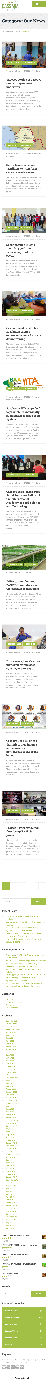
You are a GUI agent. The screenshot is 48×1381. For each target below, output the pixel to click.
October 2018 (11, 1152)
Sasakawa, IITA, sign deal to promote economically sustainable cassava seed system (23, 414)
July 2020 (10, 1106)
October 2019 (11, 1126)
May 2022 (10, 1058)
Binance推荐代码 (12, 975)
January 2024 (11, 1046)
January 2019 (11, 1143)
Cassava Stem (11, 1324)
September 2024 (12, 1029)
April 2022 (10, 1061)
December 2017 (12, 1180)
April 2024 (10, 1041)
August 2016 (11, 1220)
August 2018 (11, 1157)
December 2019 (12, 1120)
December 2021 (12, 1069)
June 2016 (10, 1225)
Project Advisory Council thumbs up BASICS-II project (23, 831)
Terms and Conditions (24, 1378)
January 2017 (11, 1205)
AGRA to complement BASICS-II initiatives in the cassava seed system (22, 585)
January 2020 (11, 1117)
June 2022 (10, 1055)
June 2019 (10, 1132)
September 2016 (12, 1217)
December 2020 (12, 1095)
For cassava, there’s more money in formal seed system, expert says (23, 664)
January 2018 (11, 1177)
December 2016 (12, 1208)
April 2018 (10, 1169)
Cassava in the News (32, 154)
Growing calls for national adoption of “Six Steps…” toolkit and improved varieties (23, 969)
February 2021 (11, 1089)
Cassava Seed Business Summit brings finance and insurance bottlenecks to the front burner (22, 748)
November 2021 (12, 1072)
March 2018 (10, 1171)
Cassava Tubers (11, 1331)
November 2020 (12, 1098)
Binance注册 (11, 966)
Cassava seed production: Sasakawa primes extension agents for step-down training (23, 333)
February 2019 (11, 1140)
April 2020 (10, 1112)
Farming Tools (11, 1338)
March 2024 (10, 1044)
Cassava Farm (11, 1311)
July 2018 (10, 1160)
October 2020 (11, 1100)
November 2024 (12, 1024)
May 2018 (10, 1166)
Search (38, 1294)
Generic (8, 1345)
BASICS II (27, 71)
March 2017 (10, 1200)
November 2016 (12, 1211)
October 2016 (11, 1214)
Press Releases (12, 1008)
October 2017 (11, 1183)
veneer (8, 961)
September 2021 (12, 1078)
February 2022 (11, 1066)
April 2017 (10, 1197)
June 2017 (10, 1191)
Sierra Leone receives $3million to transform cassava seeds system (21, 168)
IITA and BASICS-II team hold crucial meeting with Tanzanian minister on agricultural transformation (25, 978)
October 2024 (11, 1027)
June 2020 (10, 1109)
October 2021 (11, 1075)
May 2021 (10, 1083)
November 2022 (12, 1049)
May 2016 (10, 1228)
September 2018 (12, 1154)
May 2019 (10, 1135)
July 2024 (10, 1035)
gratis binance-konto (14, 983)
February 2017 (11, 1203)
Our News (36, 71)
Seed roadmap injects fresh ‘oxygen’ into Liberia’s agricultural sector (20, 250)
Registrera (10, 955)
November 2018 (12, 1149)
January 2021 (11, 1092)
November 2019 (12, 1123)
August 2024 (11, 1032)
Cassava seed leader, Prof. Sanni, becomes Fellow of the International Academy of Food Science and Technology (23, 499)
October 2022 (11, 1052)
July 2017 (10, 1188)
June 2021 (10, 1081)
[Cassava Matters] (13, 6)
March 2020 (10, 1115)
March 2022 (10, 1064)
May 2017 (10, 1194)
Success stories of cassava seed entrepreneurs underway (23, 83)
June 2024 (10, 1038)
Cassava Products (12, 1317)
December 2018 (12, 1146)
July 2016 (10, 1223)
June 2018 (10, 1163)
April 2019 (10, 1137)
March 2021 (10, 1086)
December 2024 (12, 1021)
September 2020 (12, 1103)
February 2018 (11, 1174)
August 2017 (11, 1186)
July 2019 (10, 1129)
